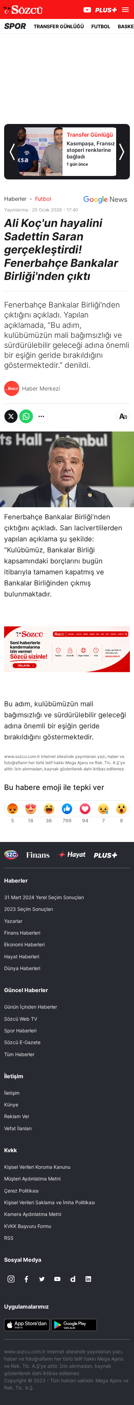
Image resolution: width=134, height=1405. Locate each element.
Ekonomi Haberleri (24, 944)
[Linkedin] (88, 1279)
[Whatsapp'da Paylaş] (26, 416)
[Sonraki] (121, 152)
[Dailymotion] (73, 1279)
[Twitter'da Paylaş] (11, 416)
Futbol (43, 198)
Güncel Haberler (26, 990)
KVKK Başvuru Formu (27, 1226)
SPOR (15, 26)
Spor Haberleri (20, 1030)
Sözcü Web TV (20, 1019)
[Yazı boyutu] (123, 416)
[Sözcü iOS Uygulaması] (26, 1324)
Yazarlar (13, 921)
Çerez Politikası (21, 1191)
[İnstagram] (11, 1279)
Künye (11, 1104)
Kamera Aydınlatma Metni (32, 1214)
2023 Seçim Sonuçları (28, 909)
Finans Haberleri (22, 933)
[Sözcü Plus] (105, 855)
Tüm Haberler (19, 1054)
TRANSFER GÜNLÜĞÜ (59, 26)
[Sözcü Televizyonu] (11, 855)
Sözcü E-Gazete (22, 1042)
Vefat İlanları (18, 1128)
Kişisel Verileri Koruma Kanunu (37, 1167)
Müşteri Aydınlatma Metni (32, 1179)
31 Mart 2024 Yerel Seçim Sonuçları (44, 897)
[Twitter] (42, 1279)
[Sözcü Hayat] (72, 855)
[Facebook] (26, 1279)
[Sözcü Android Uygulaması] (74, 1324)
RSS (8, 1238)
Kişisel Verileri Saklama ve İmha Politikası (49, 1202)
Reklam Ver (16, 1116)
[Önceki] (12, 152)
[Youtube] (57, 1279)
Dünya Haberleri (22, 968)
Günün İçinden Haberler (30, 1007)
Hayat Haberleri (21, 956)
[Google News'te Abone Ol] (105, 200)
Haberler (15, 198)
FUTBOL (100, 26)
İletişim (12, 1093)
